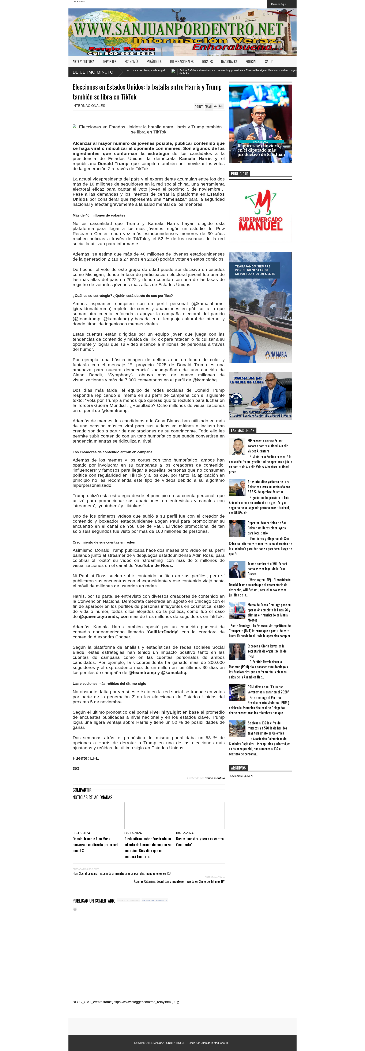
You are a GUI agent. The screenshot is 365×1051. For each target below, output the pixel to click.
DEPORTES (109, 61)
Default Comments (128, 900)
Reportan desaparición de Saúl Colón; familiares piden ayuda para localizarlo (267, 528)
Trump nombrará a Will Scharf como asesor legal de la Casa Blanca (267, 568)
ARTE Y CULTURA (83, 61)
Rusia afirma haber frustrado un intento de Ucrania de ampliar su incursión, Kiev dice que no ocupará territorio (148, 847)
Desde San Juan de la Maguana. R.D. (209, 1043)
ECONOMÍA (131, 61)
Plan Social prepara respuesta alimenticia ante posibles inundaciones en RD (122, 873)
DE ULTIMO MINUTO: (94, 72)
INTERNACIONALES (181, 61)
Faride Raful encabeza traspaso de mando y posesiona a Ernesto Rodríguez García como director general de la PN (171, 72)
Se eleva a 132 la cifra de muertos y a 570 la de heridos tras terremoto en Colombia (267, 728)
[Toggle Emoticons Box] (75, 909)
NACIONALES (229, 61)
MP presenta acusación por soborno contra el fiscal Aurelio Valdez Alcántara (268, 446)
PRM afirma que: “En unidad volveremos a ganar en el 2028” (268, 689)
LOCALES (207, 61)
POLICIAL (251, 61)
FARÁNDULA (154, 61)
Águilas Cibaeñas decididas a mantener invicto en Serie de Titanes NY (179, 881)
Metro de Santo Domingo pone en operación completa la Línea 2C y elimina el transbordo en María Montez (269, 612)
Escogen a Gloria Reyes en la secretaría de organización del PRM (267, 651)
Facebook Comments (154, 900)
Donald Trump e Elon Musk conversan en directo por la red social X (95, 844)
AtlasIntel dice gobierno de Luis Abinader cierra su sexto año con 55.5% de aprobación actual (269, 486)
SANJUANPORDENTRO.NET (169, 1043)
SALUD (269, 61)
